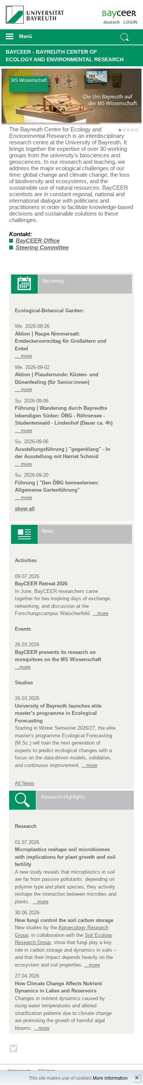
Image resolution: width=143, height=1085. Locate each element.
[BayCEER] (126, 13)
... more (23, 356)
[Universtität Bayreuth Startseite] (32, 12)
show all (25, 508)
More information (110, 1078)
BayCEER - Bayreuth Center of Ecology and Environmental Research (65, 55)
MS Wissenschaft (29, 80)
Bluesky (14, 1050)
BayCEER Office (37, 240)
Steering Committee (42, 247)
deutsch (111, 22)
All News (24, 783)
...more (100, 613)
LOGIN (130, 22)
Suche (125, 37)
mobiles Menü (31, 39)
